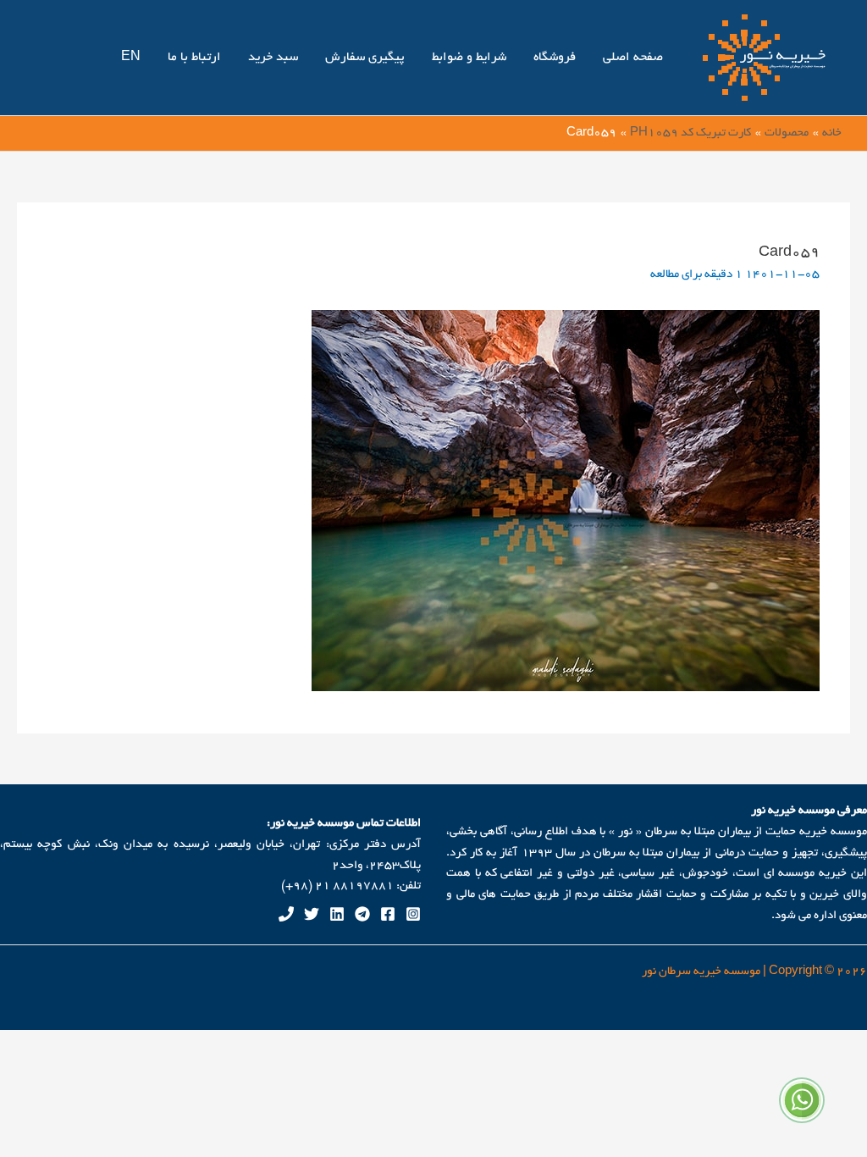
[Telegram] (362, 914)
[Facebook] (387, 914)
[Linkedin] (337, 914)
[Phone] (286, 914)
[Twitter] (311, 914)
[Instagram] (413, 914)
